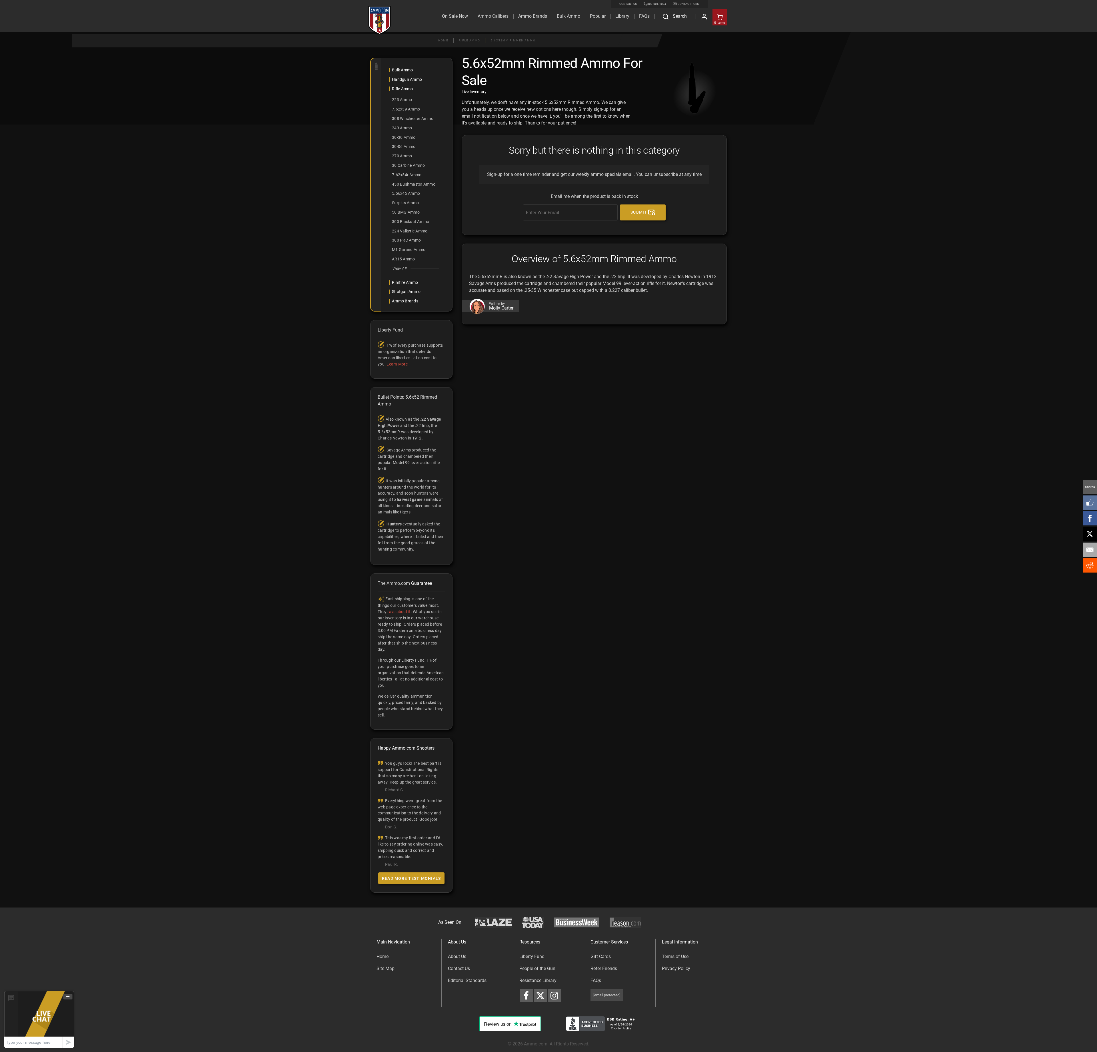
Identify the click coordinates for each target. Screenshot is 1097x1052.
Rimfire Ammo (405, 282)
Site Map (386, 968)
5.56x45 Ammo (406, 193)
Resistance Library (537, 980)
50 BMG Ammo (406, 212)
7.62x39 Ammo (406, 109)
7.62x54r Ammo (406, 174)
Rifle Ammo (469, 40)
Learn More (397, 364)
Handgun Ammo (407, 79)
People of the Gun (537, 968)
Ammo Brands (532, 16)
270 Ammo (402, 156)
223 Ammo (402, 99)
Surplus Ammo (405, 202)
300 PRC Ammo (406, 240)
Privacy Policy (676, 968)
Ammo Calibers (493, 16)
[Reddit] (1090, 565)
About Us (457, 956)
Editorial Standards (467, 980)
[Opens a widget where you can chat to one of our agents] (39, 1019)
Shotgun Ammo (406, 291)
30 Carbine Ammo (408, 165)
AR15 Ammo (403, 259)
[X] (1090, 534)
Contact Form (688, 3)
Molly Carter (501, 308)
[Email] (1090, 550)
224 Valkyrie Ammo (409, 231)
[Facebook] (1090, 518)
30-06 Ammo (404, 146)
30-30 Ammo (404, 137)
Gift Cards (600, 956)
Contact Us (459, 968)
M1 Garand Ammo (409, 249)
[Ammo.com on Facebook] (526, 995)
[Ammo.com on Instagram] (554, 995)
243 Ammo (402, 128)
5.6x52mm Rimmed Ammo (513, 40)
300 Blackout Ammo (410, 221)
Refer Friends (603, 968)
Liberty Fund (532, 956)
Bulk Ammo (568, 16)
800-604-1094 (657, 3)
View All (399, 268)
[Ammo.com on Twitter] (540, 995)
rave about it (399, 611)
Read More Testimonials (411, 878)
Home (443, 40)
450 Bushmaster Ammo (413, 184)
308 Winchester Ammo (412, 118)
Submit (639, 212)
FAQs (595, 980)
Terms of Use (675, 956)
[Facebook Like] (1090, 502)
